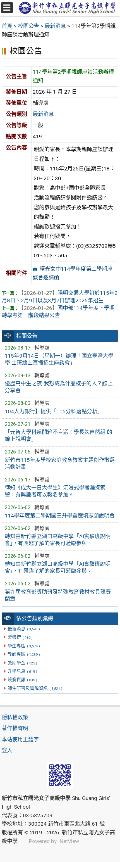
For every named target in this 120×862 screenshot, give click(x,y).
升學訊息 (22, 671)
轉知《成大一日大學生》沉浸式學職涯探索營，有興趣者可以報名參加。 (55, 491)
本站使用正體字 (20, 739)
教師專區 (24, 654)
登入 (7, 750)
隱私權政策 (15, 717)
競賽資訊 (22, 679)
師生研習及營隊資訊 (35, 688)
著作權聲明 (15, 728)
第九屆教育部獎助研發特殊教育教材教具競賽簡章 (58, 595)
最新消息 (24, 628)
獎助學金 (22, 663)
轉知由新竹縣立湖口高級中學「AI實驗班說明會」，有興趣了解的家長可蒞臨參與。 (58, 540)
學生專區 (24, 646)
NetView (69, 841)
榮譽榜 (20, 637)
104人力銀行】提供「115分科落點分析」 (54, 411)
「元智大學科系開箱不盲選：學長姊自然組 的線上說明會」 (58, 435)
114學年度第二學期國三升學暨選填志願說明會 (60, 515)
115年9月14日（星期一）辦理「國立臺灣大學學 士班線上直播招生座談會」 (59, 359)
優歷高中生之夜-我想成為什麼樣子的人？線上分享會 (59, 387)
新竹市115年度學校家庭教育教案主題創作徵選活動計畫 (60, 463)
